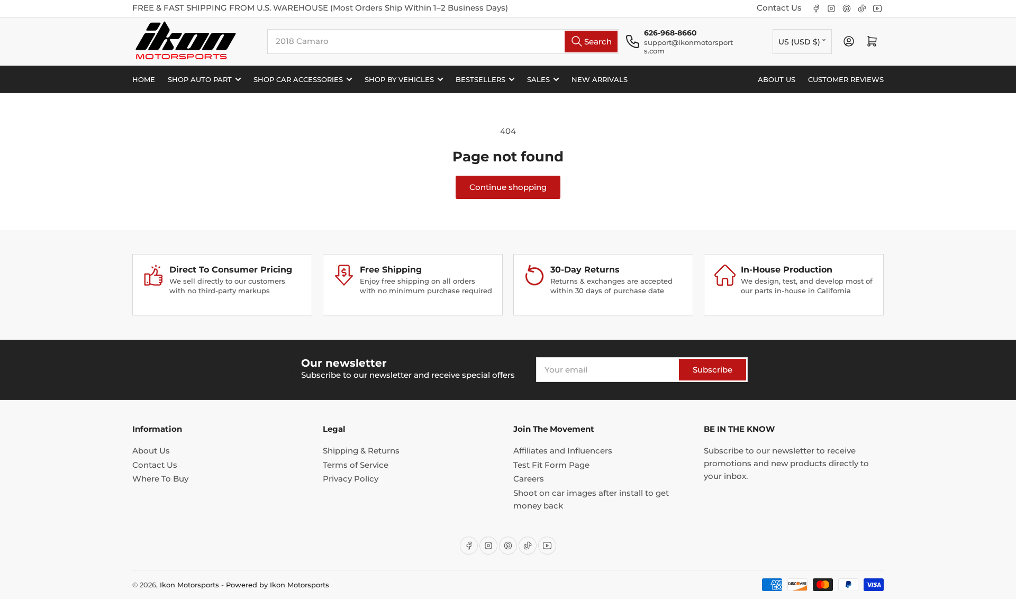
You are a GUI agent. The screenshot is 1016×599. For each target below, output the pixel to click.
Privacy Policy (350, 479)
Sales (538, 79)
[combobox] (443, 41)
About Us (151, 451)
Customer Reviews (846, 79)
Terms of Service (355, 465)
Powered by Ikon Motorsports (277, 584)
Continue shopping (508, 187)
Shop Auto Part (200, 79)
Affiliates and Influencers (562, 451)
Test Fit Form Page (551, 465)
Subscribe (712, 370)
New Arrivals (600, 79)
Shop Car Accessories (298, 79)
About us (776, 79)
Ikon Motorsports (189, 584)
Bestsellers (480, 79)
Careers (528, 479)
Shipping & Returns (361, 451)
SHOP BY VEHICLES (399, 79)
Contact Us (779, 8)
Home (143, 79)
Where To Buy (160, 479)
